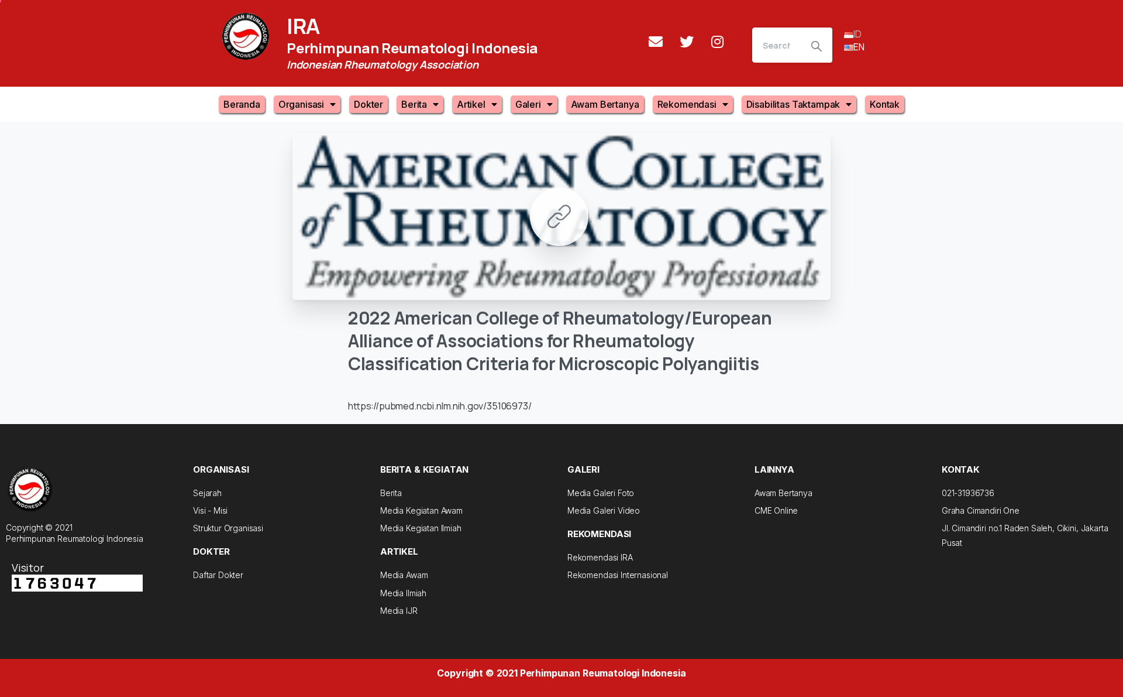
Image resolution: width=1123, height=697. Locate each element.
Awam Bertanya (605, 104)
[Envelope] (656, 42)
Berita (414, 104)
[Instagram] (718, 42)
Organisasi (301, 104)
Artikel (471, 104)
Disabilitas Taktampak (793, 104)
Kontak (885, 104)
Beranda (241, 104)
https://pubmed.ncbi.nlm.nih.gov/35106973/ (440, 405)
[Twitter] (687, 42)
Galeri (528, 104)
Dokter (368, 104)
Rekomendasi (686, 104)
